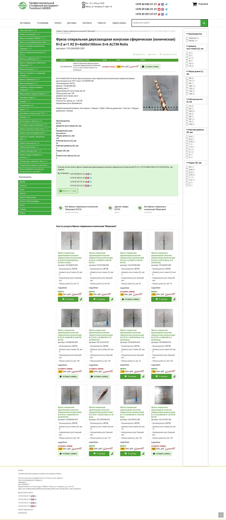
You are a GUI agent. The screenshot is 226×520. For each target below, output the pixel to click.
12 (174, 107)
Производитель (195, 34)
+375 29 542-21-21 (146, 9)
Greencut (23, 186)
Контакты (87, 23)
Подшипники (26, 105)
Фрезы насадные (28, 69)
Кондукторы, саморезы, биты (33, 161)
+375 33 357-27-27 (77, 186)
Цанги (24, 109)
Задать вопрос (119, 23)
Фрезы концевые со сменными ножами (32, 74)
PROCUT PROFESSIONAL (29, 201)
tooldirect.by (22, 513)
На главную (25, 23)
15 (157, 109)
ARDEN (22, 182)
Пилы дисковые (28, 30)
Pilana (22, 190)
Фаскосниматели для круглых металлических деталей (32, 170)
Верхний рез (61, 133)
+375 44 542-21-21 (146, 4)
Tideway (23, 209)
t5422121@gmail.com (25, 509)
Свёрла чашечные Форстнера (34, 129)
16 (160, 109)
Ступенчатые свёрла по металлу (34, 165)
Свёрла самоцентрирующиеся (33, 133)
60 (57, 143)
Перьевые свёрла (28, 98)
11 (171, 107)
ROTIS (22, 205)
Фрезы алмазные (28, 83)
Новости (102, 23)
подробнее (62, 288)
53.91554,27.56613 (26, 492)
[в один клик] (81, 299)
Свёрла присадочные (30, 151)
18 (166, 109)
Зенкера (24, 117)
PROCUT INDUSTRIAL (28, 197)
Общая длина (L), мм (195, 72)
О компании (42, 23)
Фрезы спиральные (30, 79)
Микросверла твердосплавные (34, 94)
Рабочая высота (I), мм (194, 100)
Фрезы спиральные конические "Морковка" (33, 64)
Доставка (71, 23)
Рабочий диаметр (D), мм (195, 131)
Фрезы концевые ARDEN (32, 38)
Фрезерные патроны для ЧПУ (33, 113)
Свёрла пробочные (29, 147)
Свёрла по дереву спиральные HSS (32, 138)
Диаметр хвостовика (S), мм (194, 47)
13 (176, 107)
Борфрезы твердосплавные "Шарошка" (31, 88)
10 (168, 107)
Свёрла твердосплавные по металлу (31, 156)
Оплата (58, 23)
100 (57, 138)
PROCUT (23, 194)
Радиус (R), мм (194, 163)
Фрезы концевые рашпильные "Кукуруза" (32, 47)
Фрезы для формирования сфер (34, 42)
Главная (59, 31)
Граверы (24, 101)
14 (155, 109)
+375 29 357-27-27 (146, 14)
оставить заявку (152, 67)
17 (163, 109)
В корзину (70, 299)
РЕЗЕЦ (22, 213)
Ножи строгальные (29, 34)
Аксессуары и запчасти (31, 121)
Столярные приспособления (33, 125)
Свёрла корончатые (29, 143)
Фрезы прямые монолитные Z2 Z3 (32, 53)
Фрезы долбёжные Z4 (30, 59)
